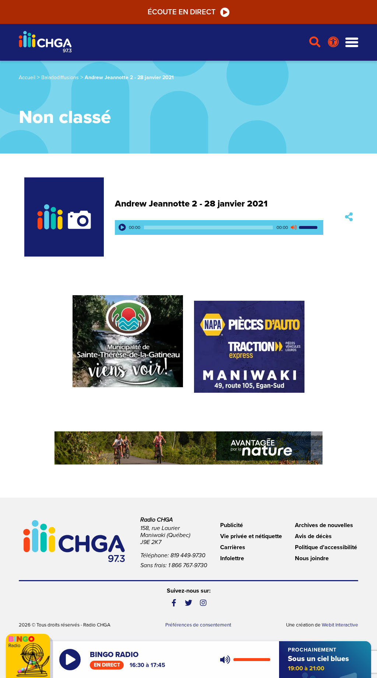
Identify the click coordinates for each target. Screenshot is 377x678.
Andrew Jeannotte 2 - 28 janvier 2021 (191, 203)
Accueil (27, 77)
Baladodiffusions (60, 77)
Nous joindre (312, 558)
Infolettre (232, 558)
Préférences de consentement (198, 625)
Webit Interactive (340, 625)
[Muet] (293, 227)
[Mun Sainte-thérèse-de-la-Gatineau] (128, 341)
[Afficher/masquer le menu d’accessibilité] (333, 42)
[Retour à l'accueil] (161, 42)
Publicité (231, 525)
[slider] (309, 227)
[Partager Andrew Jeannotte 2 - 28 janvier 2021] (349, 217)
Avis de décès (313, 536)
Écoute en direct (182, 12)
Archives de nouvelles (324, 525)
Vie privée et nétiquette (251, 536)
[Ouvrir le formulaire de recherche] (315, 42)
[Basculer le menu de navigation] (351, 42)
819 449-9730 (187, 555)
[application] (219, 227)
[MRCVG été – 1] (188, 448)
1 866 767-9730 (187, 565)
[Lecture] (122, 227)
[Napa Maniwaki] (249, 347)
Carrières (232, 547)
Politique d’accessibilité (326, 547)
